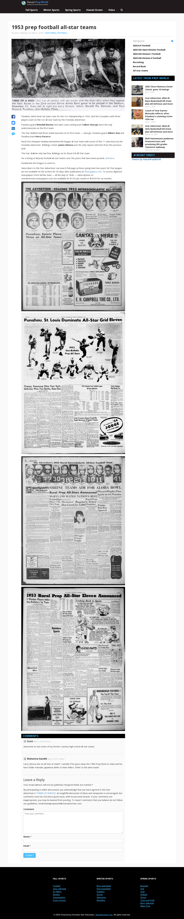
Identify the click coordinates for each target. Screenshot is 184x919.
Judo (142, 892)
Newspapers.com (93, 171)
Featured (50, 33)
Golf (142, 889)
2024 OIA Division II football (147, 58)
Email (26, 845)
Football (62, 33)
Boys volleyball (147, 903)
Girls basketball (104, 889)
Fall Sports (138, 41)
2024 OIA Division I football (146, 54)
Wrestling (101, 900)
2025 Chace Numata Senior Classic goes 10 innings (159, 88)
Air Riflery (57, 892)
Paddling (101, 892)
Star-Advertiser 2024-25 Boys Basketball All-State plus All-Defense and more (159, 101)
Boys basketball (104, 886)
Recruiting (138, 62)
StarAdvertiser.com (104, 915)
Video (111, 10)
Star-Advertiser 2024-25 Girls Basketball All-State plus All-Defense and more (159, 129)
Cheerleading (59, 897)
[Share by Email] (13, 128)
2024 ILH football (141, 45)
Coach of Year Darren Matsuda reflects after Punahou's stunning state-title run (159, 115)
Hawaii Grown (94, 10)
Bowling (56, 894)
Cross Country (59, 900)
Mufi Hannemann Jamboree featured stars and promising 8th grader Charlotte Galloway (159, 142)
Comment (28, 809)
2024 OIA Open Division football (149, 49)
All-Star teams (140, 70)
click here (109, 158)
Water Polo (145, 906)
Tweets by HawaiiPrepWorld (146, 159)
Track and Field (147, 900)
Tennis (143, 897)
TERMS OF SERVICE (46, 793)
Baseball (144, 886)
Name (26, 836)
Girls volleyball (59, 889)
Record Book (139, 66)
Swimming (101, 897)
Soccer (100, 894)
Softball (143, 894)
